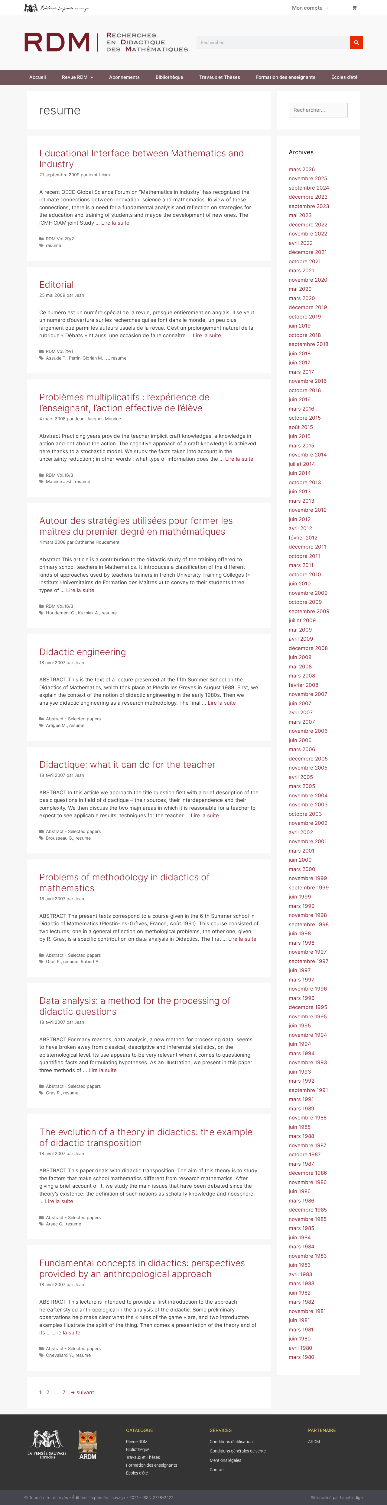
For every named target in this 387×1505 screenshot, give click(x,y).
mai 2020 (300, 289)
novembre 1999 (308, 878)
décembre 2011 (307, 547)
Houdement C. (61, 612)
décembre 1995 (308, 1007)
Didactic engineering (82, 651)
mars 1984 (301, 1247)
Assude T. (56, 357)
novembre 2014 (308, 455)
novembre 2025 (308, 178)
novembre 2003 (308, 805)
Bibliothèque (169, 77)
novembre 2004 (308, 796)
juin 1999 (300, 897)
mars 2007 (302, 722)
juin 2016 (300, 399)
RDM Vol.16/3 (59, 475)
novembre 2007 (308, 694)
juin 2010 (300, 584)
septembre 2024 (309, 188)
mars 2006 (302, 749)
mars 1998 (301, 943)
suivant (82, 1392)
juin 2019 (300, 326)
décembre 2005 (308, 759)
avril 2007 (301, 712)
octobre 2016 (305, 390)
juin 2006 (300, 740)
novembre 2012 (308, 510)
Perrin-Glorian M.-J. (89, 357)
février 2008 (303, 685)
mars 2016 (301, 409)
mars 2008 (302, 676)
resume (53, 245)
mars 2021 (301, 270)
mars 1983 (301, 1283)
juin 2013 (300, 491)
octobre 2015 (305, 418)
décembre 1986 (308, 1173)
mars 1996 (302, 998)
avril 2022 (301, 243)
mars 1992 (301, 1081)
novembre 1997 (308, 952)
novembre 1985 (308, 1219)
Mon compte (307, 8)
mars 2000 (302, 869)
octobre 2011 (304, 556)
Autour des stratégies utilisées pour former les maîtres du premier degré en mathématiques (136, 526)
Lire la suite (115, 223)
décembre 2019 (308, 307)
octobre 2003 (305, 814)
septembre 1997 (309, 961)
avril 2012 (300, 528)
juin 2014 (300, 473)
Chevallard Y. (59, 1355)
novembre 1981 (307, 1311)
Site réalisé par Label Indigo (337, 1497)
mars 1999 (302, 906)
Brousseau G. (59, 838)
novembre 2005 (308, 768)
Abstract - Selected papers (73, 718)
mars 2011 (301, 565)
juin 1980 (300, 1339)
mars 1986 (301, 1201)
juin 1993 (300, 1072)
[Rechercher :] (318, 110)
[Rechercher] (356, 42)
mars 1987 (301, 1164)
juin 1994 (300, 1044)
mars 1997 (301, 980)
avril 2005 (301, 777)
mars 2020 (302, 298)
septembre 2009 (309, 611)
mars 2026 (302, 169)
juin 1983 (300, 1265)
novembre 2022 (308, 234)
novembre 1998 (308, 915)
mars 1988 (301, 1136)
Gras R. (53, 961)
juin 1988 (300, 1127)
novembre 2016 (308, 381)
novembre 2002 (308, 823)
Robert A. (90, 961)
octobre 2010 (305, 575)
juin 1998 (300, 933)
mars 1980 (301, 1357)
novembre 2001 (308, 841)
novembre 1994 (308, 1035)
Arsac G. (54, 1223)
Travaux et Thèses (219, 77)
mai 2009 (300, 630)
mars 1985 (301, 1228)
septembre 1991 (308, 1090)
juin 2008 (300, 657)
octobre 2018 (305, 335)
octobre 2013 (305, 482)
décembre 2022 (308, 225)
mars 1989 (301, 1109)
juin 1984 (300, 1237)
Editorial (56, 284)
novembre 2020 (308, 280)
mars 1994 (302, 1053)
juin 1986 (300, 1191)
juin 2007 (300, 703)
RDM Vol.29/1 (59, 351)
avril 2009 (301, 639)
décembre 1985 (308, 1210)
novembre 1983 (308, 1256)
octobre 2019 (305, 317)
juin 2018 (300, 354)
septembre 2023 (309, 206)
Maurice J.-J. (59, 481)
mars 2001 (301, 851)
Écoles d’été (344, 77)
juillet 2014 (302, 464)
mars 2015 (301, 446)
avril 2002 (301, 832)
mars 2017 (301, 372)
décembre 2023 (308, 197)
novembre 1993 (308, 1062)
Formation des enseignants (285, 77)
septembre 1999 (309, 888)
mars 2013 (301, 501)
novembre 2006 (308, 731)
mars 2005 (302, 786)
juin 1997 (300, 970)
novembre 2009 (308, 593)
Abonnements (124, 77)
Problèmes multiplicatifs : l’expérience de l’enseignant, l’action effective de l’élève (124, 402)
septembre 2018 (308, 344)
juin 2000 (300, 860)
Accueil (37, 77)
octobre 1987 (305, 1154)
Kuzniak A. (88, 612)
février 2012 (303, 538)
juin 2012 (300, 519)
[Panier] (354, 8)
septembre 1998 (309, 924)
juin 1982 (300, 1293)
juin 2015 (300, 436)
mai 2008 (300, 667)
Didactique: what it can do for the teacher (127, 764)
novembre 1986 (308, 1182)
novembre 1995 (308, 1016)
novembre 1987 (308, 1145)
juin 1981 (299, 1320)
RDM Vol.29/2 (60, 238)
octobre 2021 (305, 261)
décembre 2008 (308, 648)
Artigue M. (56, 725)
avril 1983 (300, 1274)
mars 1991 (301, 1099)
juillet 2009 (302, 620)
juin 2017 (300, 363)
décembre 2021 (308, 252)
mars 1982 (301, 1302)
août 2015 (301, 427)
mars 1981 (301, 1330)
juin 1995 (300, 1026)
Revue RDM (74, 77)
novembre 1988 (308, 1118)
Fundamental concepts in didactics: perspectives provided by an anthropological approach (142, 1268)
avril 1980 (300, 1348)
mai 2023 (300, 215)
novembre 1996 (308, 989)
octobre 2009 (305, 602)
